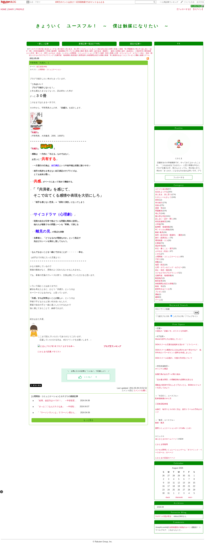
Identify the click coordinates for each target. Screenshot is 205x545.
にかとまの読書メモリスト (49, 351)
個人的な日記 (103, 49)
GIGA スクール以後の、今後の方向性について (173, 358)
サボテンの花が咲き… (164, 516)
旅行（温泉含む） (128, 51)
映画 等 (108, 55)
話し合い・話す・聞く (164, 219)
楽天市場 (200, 2)
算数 (111, 53)
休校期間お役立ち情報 (95, 55)
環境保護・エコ (161, 240)
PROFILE (20, 9)
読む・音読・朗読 (162, 270)
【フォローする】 (183, 9)
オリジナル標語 (161, 369)
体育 (111, 49)
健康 (141, 55)
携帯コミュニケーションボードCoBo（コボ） (173, 428)
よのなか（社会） (55, 53)
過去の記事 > (135, 44)
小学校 (47, 51)
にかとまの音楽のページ (165, 458)
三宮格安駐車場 (161, 404)
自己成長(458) (41, 66)
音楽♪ (116, 49)
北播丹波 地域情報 (62, 55)
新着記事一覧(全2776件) (89, 44)
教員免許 (74, 55)
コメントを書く (140, 390)
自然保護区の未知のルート (180, 527)
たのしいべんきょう (89, 49)
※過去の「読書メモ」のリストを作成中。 (172, 331)
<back (167, 497)
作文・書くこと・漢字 (39, 53)
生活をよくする (50, 49)
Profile (179, 128)
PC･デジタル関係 (72, 51)
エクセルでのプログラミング (43, 55)
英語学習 (139, 51)
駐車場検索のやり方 (163, 398)
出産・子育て (35, 2)
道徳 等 (122, 49)
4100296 (195, 6)
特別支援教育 (39, 51)
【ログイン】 (198, 9)
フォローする (178, 177)
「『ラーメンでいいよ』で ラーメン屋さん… (57, 412)
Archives (179, 503)
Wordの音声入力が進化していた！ (169, 339)
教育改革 (82, 55)
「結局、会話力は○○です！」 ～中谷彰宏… (57, 400)
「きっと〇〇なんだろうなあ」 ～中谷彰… (56, 406)
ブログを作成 (189, 2)
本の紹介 (61, 49)
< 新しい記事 (43, 44)
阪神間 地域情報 (58, 51)
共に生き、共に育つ (73, 49)
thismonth (179, 497)
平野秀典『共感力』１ (39, 63)
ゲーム (147, 55)
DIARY (11, 9)
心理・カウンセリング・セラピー (127, 53)
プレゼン (130, 55)
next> (190, 497)
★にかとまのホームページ (166, 439)
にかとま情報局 (161, 444)
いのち (65, 53)
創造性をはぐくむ (119, 55)
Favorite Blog (179, 512)
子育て (96, 53)
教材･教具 (84, 51)
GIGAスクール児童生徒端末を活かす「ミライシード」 (177, 344)
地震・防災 (104, 53)
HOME (3, 9)
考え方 (137, 49)
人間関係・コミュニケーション (81, 53)
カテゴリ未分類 (37, 49)
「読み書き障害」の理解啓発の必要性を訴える (174, 380)
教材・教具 (159, 423)
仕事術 (118, 51)
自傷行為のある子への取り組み (167, 374)
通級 (137, 55)
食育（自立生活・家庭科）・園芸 (101, 51)
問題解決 (130, 49)
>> (169, 2)
